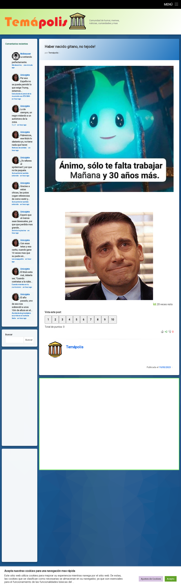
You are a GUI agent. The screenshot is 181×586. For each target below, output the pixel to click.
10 (112, 319)
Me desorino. (17, 65)
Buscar (8, 334)
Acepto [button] (170, 579)
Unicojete (25, 75)
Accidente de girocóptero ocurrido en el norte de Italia (21, 315)
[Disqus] (109, 423)
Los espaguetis (18, 259)
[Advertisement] (109, 496)
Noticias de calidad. (19, 148)
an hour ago (16, 99)
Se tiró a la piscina (19, 230)
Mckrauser (25, 54)
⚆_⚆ (14, 125)
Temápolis (53, 53)
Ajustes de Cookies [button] (151, 579)
